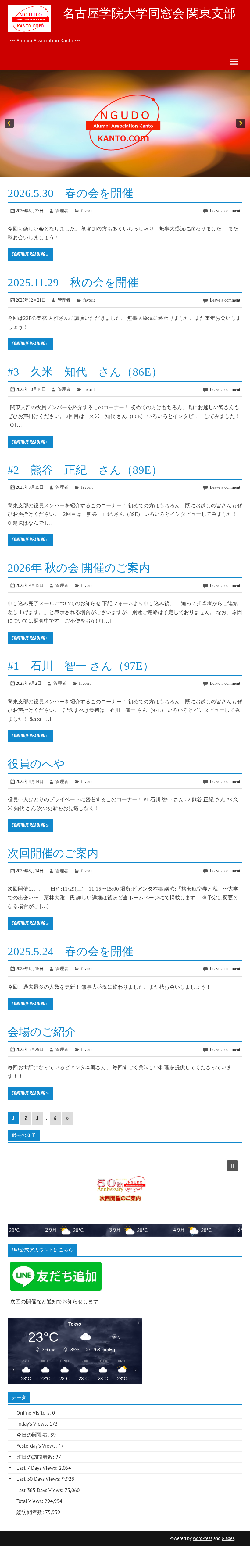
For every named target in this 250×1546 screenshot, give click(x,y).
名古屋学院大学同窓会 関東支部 (149, 13)
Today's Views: (32, 1423)
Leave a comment (225, 210)
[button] (125, 123)
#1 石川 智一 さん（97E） (81, 666)
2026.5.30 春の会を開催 (70, 193)
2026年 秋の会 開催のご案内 (79, 568)
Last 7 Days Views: (37, 1468)
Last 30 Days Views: (39, 1479)
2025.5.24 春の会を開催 (70, 951)
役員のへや (36, 764)
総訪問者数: (30, 1512)
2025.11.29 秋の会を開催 (73, 282)
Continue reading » (30, 255)
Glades (228, 1538)
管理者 (61, 210)
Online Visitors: (34, 1412)
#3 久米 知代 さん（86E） (85, 372)
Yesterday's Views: (37, 1445)
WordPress (202, 1538)
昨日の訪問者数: (35, 1457)
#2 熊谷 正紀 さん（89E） (85, 470)
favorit (87, 210)
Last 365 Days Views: (40, 1490)
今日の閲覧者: (33, 1434)
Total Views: (30, 1501)
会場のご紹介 (42, 1032)
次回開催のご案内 (53, 853)
